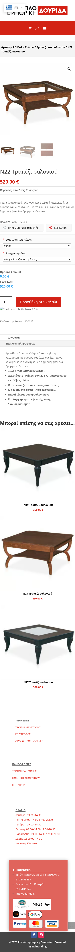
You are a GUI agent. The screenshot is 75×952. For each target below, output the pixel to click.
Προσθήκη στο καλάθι (38, 301)
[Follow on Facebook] (34, 935)
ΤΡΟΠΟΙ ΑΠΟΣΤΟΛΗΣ (28, 727)
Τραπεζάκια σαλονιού (51, 47)
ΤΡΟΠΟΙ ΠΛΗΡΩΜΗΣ (24, 771)
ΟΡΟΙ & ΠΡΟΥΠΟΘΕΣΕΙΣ (29, 741)
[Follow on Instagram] (41, 935)
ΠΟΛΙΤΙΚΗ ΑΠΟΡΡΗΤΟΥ (26, 778)
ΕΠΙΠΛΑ (18, 47)
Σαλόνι (29, 47)
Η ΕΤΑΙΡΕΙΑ (18, 785)
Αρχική (6, 47)
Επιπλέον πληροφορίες (20, 343)
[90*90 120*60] (37, 245)
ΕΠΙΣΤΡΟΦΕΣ (23, 734)
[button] (69, 69)
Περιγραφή (13, 337)
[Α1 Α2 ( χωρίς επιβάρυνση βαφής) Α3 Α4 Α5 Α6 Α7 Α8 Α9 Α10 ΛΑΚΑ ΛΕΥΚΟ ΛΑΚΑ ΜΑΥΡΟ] (37, 259)
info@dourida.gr (26, 893)
